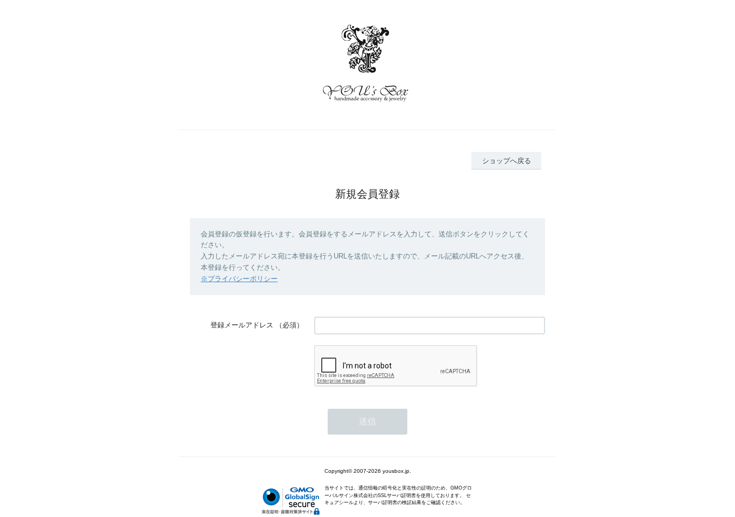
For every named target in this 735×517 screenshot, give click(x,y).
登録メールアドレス (241, 325)
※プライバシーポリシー (239, 279)
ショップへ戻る (506, 161)
